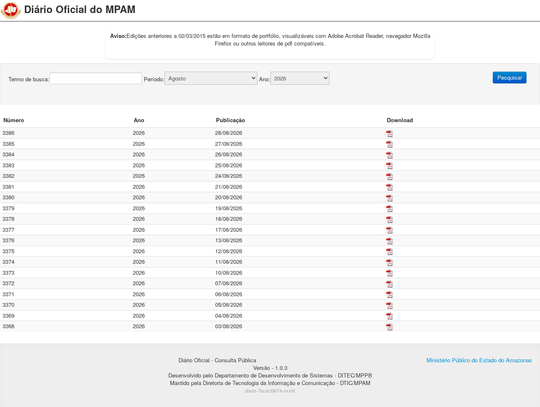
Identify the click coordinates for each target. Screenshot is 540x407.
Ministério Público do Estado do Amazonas (479, 360)
